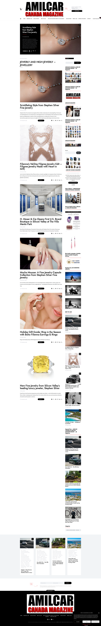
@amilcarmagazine (50, 590)
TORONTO (69, 556)
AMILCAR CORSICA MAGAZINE (57, 552)
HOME (24, 18)
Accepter (78, 621)
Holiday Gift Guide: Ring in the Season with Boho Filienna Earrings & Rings (40, 333)
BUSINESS (75, 552)
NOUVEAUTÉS (45, 560)
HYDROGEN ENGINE (39, 557)
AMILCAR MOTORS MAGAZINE (41, 552)
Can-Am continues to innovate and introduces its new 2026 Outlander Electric (72, 485)
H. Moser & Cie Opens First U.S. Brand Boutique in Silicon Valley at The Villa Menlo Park (40, 221)
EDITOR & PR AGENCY (82, 18)
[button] (98, 612)
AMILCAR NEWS (36, 18)
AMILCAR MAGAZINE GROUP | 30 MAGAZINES (56, 18)
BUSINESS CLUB (29, 18)
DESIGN (22, 562)
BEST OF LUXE (43, 18)
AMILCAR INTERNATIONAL (24, 551)
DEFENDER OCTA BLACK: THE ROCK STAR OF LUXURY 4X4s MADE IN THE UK (72, 387)
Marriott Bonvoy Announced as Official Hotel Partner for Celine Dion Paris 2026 (72, 521)
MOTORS (28, 566)
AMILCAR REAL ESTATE (71, 551)
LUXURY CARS (27, 565)
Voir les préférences (95, 621)
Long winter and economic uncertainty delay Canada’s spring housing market (72, 503)
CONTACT (89, 18)
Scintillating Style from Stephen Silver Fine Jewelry (30, 30)
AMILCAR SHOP (68, 18)
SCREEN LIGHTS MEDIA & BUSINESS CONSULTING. (64, 622)
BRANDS (27, 561)
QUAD (59, 557)
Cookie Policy (84, 624)
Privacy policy (88, 624)
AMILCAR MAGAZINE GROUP (73, 182)
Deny (87, 621)
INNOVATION (23, 565)
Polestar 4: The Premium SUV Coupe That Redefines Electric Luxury (71, 329)
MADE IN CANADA (55, 556)
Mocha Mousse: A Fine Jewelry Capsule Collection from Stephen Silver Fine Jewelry (40, 275)
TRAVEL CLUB (75, 18)
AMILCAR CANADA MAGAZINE (57, 551)
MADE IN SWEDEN (23, 566)
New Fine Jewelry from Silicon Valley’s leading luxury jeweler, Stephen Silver (40, 387)
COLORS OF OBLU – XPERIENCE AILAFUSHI (72, 423)
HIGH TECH (38, 556)
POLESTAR (22, 567)
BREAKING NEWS (70, 552)
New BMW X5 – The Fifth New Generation (72, 467)
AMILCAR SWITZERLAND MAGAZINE (26, 560)
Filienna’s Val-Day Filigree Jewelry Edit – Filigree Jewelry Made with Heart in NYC (41, 166)
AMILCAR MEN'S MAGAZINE (25, 557)
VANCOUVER (74, 556)
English (67, 58)
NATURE (54, 557)
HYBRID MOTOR (43, 556)
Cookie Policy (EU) (96, 18)
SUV (25, 567)
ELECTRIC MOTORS (26, 562)
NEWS (31, 566)
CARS (29, 561)
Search (77, 62)
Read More (40, 120)
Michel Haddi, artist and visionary (72, 405)
